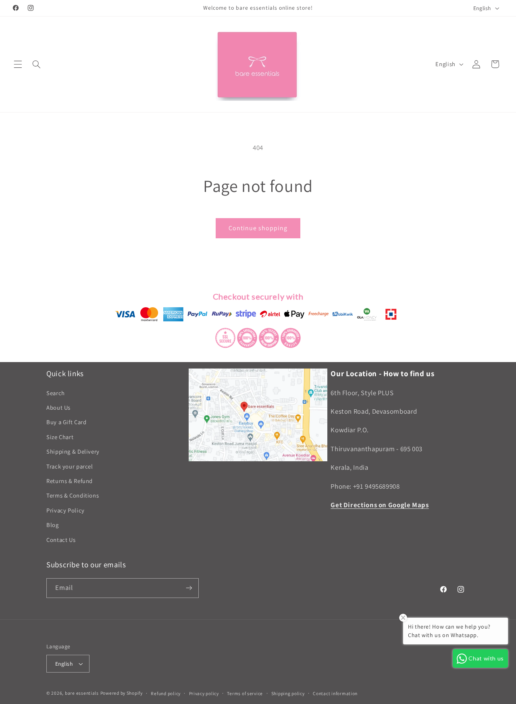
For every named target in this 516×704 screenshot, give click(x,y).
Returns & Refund (69, 481)
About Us (58, 407)
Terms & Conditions (72, 496)
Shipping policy (288, 693)
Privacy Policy (65, 510)
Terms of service (245, 693)
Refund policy (166, 693)
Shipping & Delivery (73, 451)
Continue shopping (258, 228)
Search (55, 393)
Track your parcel (69, 466)
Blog (52, 525)
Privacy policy (204, 693)
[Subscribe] (189, 588)
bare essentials (82, 693)
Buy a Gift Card (66, 422)
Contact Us (60, 540)
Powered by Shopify (121, 693)
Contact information (335, 693)
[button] (17, 64)
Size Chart (59, 437)
